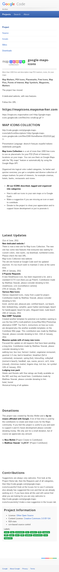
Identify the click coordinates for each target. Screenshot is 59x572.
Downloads (7, 51)
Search (17, 14)
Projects (6, 14)
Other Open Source (24, 515)
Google (5, 569)
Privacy (25, 569)
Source (5, 33)
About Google (15, 569)
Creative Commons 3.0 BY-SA (37, 518)
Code (20, 3)
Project (5, 27)
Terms (32, 569)
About (26, 14)
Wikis (4, 45)
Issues (5, 39)
